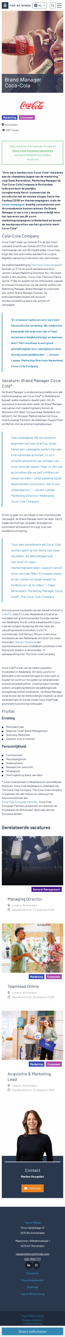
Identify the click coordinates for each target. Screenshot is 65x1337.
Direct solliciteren (33, 1331)
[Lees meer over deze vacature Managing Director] (32, 877)
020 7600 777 (32, 1259)
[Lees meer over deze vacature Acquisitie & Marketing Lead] (32, 1054)
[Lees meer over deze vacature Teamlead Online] (32, 964)
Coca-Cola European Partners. (20, 801)
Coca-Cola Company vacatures (32, 150)
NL (40, 5)
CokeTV (6, 614)
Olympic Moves (24, 642)
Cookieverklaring (32, 1323)
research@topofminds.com (32, 1253)
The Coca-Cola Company (46, 264)
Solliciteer (35, 1188)
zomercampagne (13, 204)
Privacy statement (32, 1320)
